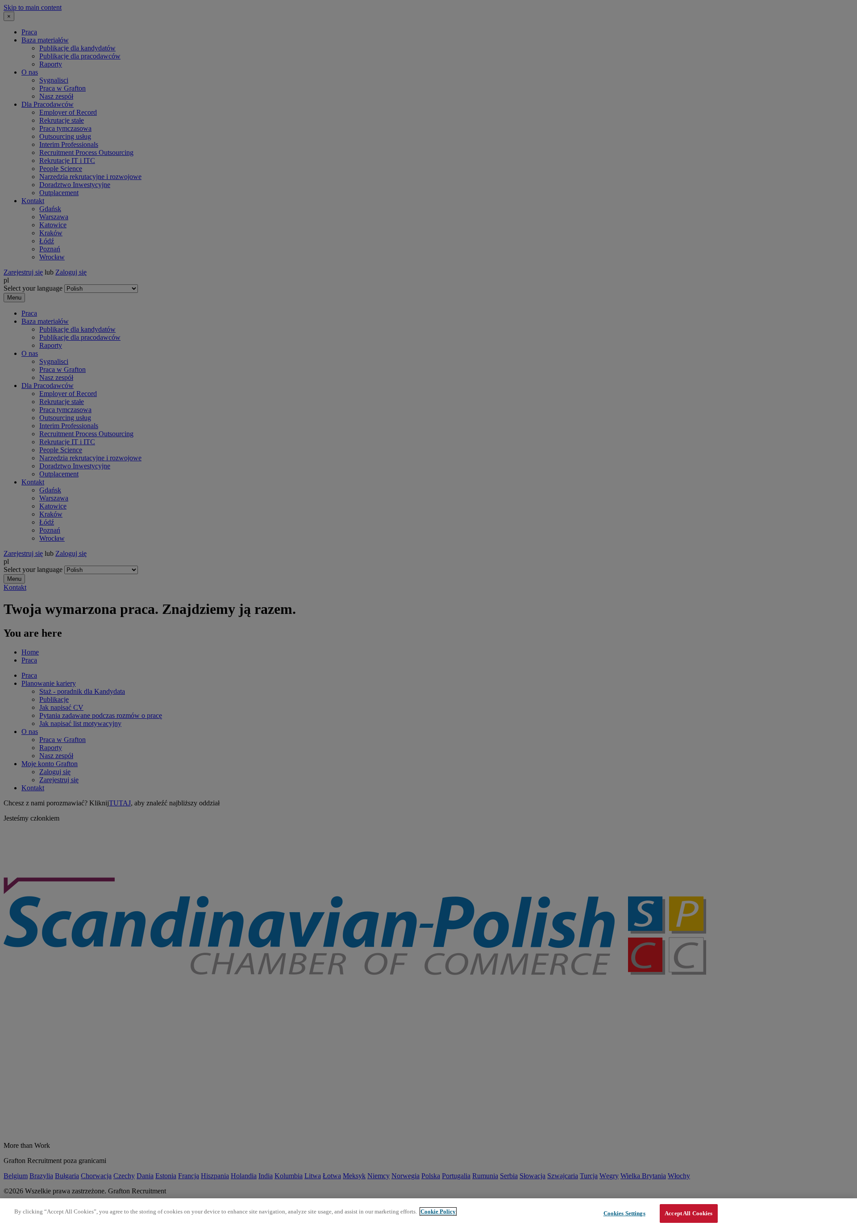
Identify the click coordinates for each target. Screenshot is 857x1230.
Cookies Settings (624, 1213)
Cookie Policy (438, 1211)
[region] (428, 1214)
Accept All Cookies (688, 1213)
